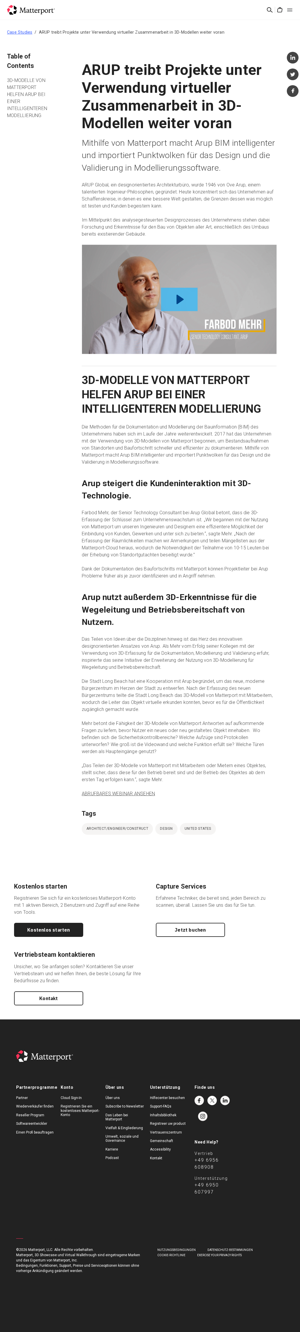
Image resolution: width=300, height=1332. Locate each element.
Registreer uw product (168, 1124)
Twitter (212, 1100)
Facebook (199, 1100)
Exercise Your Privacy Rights (219, 1255)
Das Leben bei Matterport (116, 1117)
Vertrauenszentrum (166, 1132)
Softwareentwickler (31, 1124)
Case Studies (19, 32)
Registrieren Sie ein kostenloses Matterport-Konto (80, 1110)
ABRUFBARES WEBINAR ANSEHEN (118, 793)
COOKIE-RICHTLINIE (171, 1255)
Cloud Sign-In (71, 1098)
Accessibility (160, 1149)
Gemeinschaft (161, 1141)
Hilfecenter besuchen (167, 1098)
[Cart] (280, 10)
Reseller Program (30, 1115)
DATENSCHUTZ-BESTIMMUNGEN (230, 1250)
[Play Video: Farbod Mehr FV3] (179, 299)
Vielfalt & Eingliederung (124, 1128)
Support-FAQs (160, 1106)
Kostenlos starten (48, 930)
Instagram (202, 1116)
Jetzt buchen (190, 930)
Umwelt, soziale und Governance (122, 1138)
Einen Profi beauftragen (35, 1132)
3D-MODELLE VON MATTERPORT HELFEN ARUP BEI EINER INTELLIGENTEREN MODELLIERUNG (27, 98)
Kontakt (48, 998)
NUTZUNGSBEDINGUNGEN (176, 1250)
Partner (22, 1098)
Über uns (112, 1098)
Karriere (111, 1149)
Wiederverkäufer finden (35, 1106)
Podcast (112, 1158)
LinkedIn (225, 1100)
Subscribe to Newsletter (124, 1106)
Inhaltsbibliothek (163, 1115)
